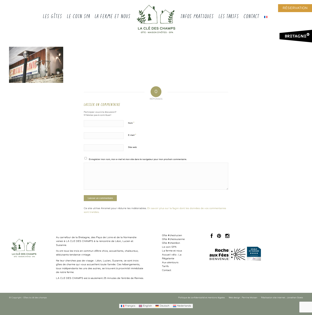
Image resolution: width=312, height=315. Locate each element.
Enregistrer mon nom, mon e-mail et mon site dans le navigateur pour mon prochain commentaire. (138, 159)
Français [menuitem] (130, 306)
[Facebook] (212, 237)
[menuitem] (128, 306)
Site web (132, 147)
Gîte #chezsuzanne (173, 239)
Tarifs (165, 266)
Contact (166, 270)
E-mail (132, 135)
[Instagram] (227, 237)
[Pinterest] (219, 237)
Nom (131, 123)
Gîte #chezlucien (172, 235)
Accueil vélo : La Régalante (171, 257)
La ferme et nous (172, 251)
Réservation (295, 8)
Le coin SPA (169, 247)
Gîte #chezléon (171, 243)
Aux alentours (170, 262)
